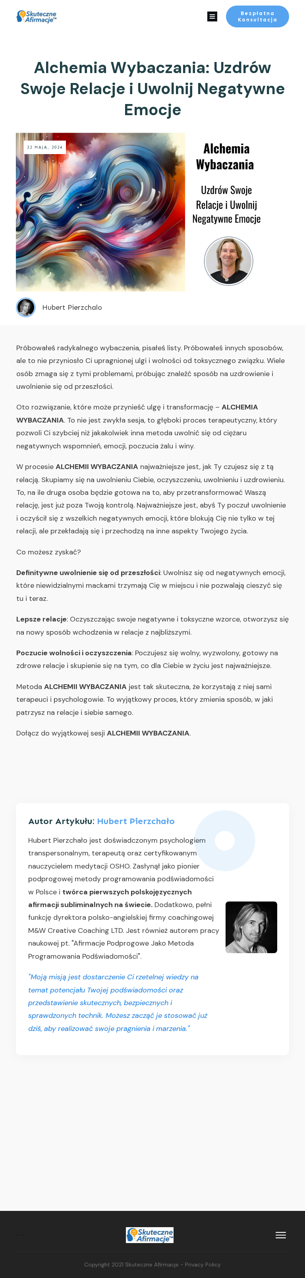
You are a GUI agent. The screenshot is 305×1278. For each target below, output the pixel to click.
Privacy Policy (203, 1264)
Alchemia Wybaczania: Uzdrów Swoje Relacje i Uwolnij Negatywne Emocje (152, 88)
